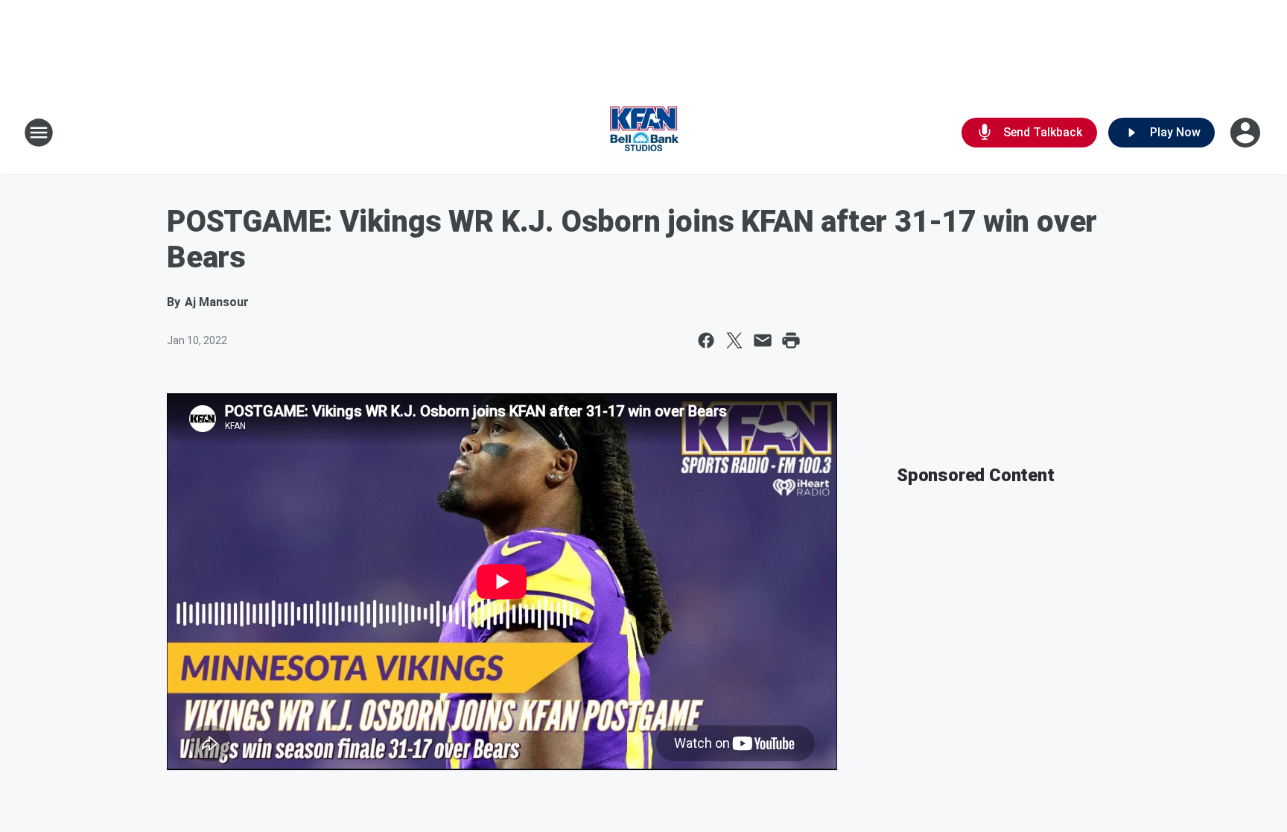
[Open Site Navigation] (39, 132)
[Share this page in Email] (762, 340)
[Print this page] (791, 340)
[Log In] (1246, 132)
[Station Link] (643, 132)
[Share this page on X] (734, 340)
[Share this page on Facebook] (706, 340)
